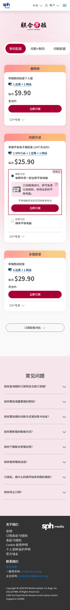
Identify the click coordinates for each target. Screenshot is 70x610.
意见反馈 (11, 566)
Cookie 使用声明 (17, 545)
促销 (9, 531)
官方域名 (12, 554)
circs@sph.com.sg (31, 571)
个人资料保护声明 (18, 549)
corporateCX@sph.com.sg (33, 576)
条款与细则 (13, 540)
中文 (35, 5)
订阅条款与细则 (17, 536)
